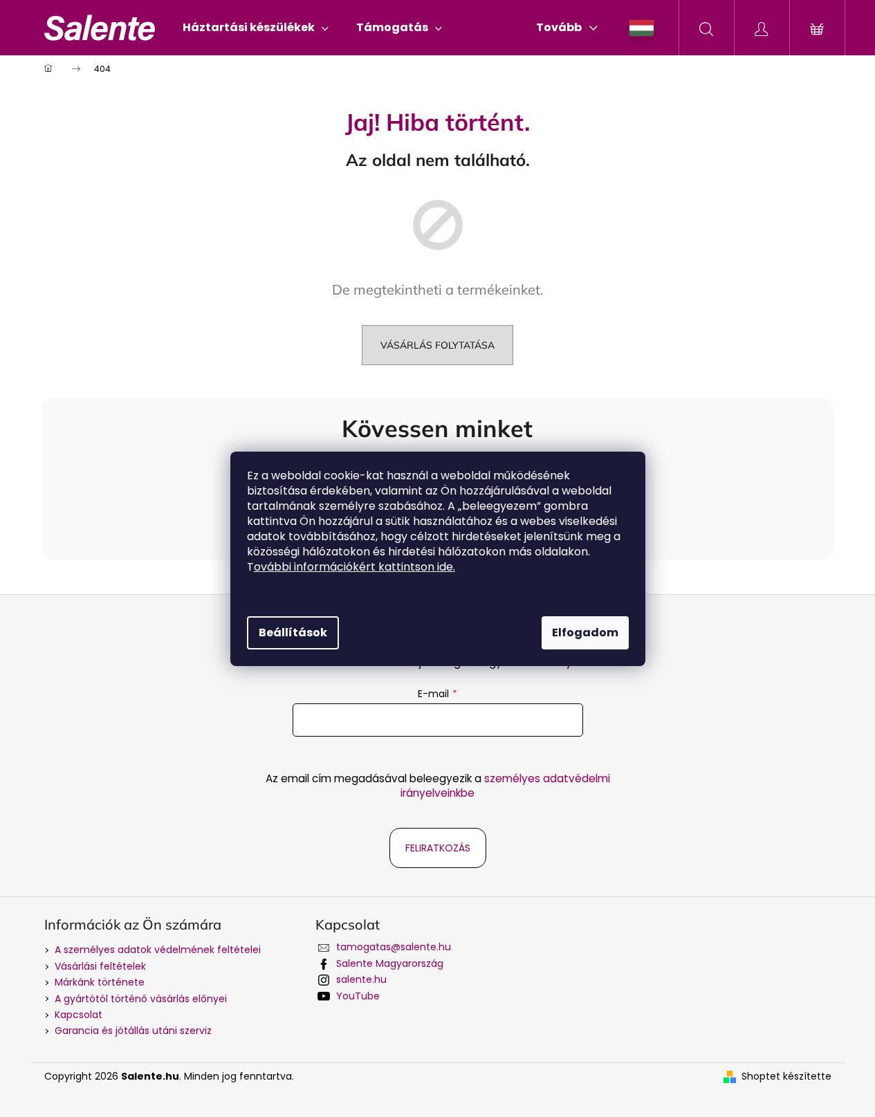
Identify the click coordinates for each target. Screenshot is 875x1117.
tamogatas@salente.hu (393, 947)
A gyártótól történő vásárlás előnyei (141, 999)
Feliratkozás (437, 848)
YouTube (358, 996)
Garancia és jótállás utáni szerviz (133, 1030)
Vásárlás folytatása (437, 345)
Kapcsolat (78, 1015)
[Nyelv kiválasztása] (641, 28)
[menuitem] (255, 27)
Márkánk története (100, 982)
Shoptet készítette (786, 1076)
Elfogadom (585, 632)
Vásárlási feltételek (100, 966)
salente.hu (361, 979)
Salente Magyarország (389, 963)
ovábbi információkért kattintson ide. (354, 567)
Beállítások (293, 632)
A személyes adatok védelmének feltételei (158, 950)
